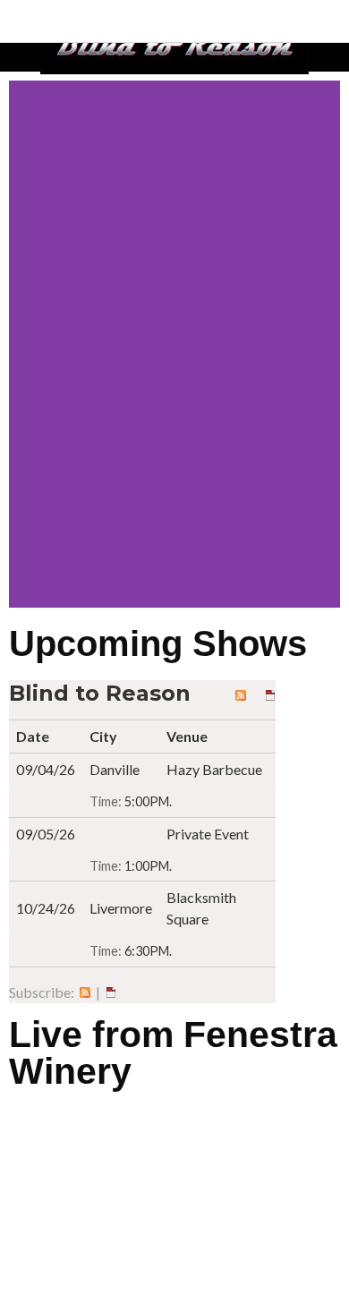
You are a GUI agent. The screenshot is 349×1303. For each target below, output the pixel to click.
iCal (111, 992)
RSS (85, 992)
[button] (26, 344)
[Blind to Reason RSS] (240, 693)
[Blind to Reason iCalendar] (270, 693)
